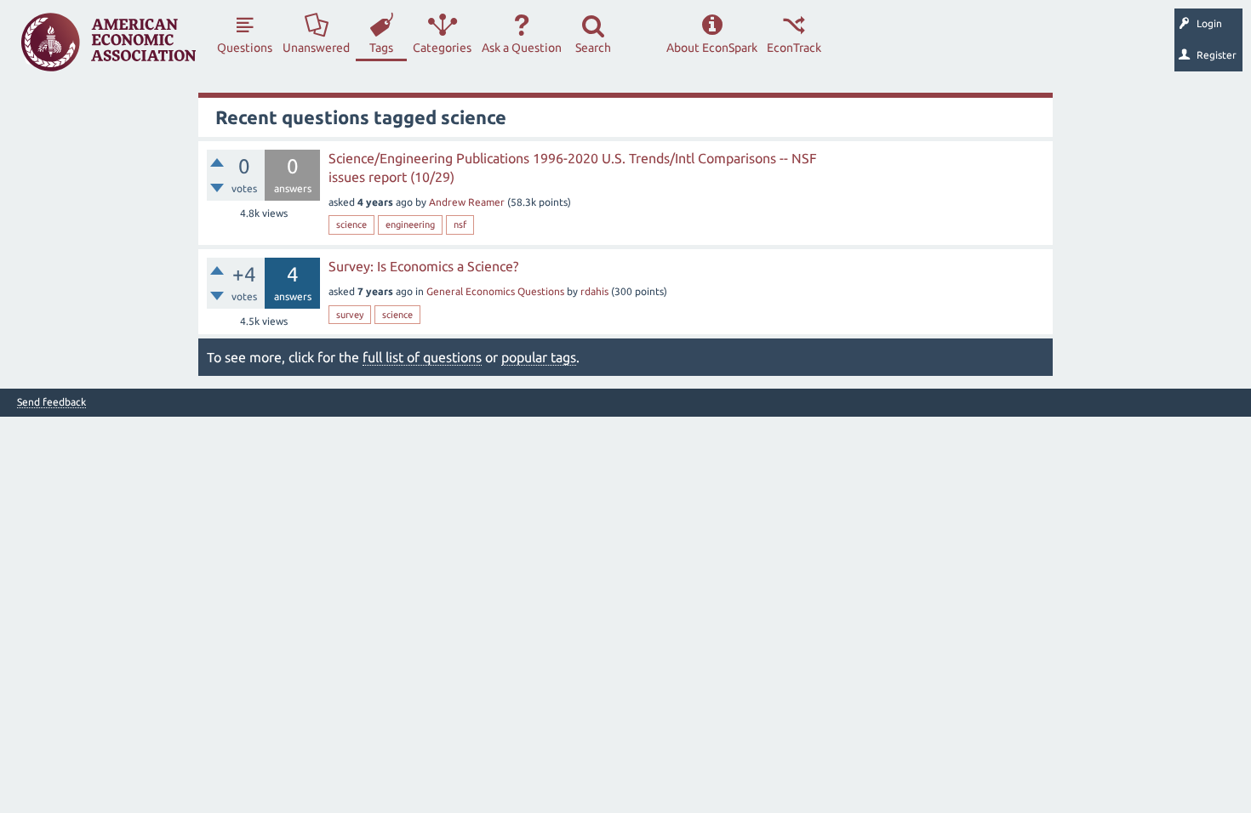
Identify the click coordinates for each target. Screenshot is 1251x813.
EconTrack (794, 47)
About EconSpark (711, 47)
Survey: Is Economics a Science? (423, 266)
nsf (460, 224)
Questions (244, 47)
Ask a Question (522, 47)
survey (349, 315)
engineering (410, 224)
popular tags (538, 357)
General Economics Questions (495, 291)
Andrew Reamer (467, 202)
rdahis (594, 291)
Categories (442, 47)
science (351, 224)
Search (593, 47)
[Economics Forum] (108, 42)
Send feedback (51, 402)
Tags (381, 47)
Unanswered (316, 47)
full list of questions (422, 357)
